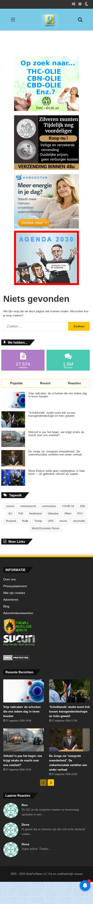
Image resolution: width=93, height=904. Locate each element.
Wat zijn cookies (14, 593)
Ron (25, 805)
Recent (45, 383)
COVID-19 (68, 506)
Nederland (35, 513)
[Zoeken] (80, 21)
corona (10, 506)
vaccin (63, 521)
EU (10, 513)
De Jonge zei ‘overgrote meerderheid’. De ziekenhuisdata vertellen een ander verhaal (55, 453)
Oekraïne (53, 513)
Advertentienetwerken (18, 613)
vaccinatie (79, 521)
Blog (6, 606)
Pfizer (68, 513)
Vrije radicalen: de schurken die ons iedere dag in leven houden (57, 395)
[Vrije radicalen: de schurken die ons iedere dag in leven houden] (13, 400)
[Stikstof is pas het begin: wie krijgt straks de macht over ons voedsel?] (13, 439)
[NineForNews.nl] (46, 19)
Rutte (25, 521)
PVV (80, 513)
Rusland (11, 521)
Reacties (74, 383)
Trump (38, 521)
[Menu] (13, 21)
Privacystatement (15, 586)
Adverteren (10, 599)
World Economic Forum (45, 528)
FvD (20, 513)
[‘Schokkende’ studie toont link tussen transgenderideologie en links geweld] (13, 419)
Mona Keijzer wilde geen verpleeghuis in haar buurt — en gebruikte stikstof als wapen (56, 472)
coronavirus (49, 506)
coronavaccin (28, 506)
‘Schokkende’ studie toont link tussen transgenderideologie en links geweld (51, 414)
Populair (16, 383)
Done (25, 824)
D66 (82, 506)
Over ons (9, 579)
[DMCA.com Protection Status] (46, 658)
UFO (50, 521)
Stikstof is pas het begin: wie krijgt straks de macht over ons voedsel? (56, 434)
